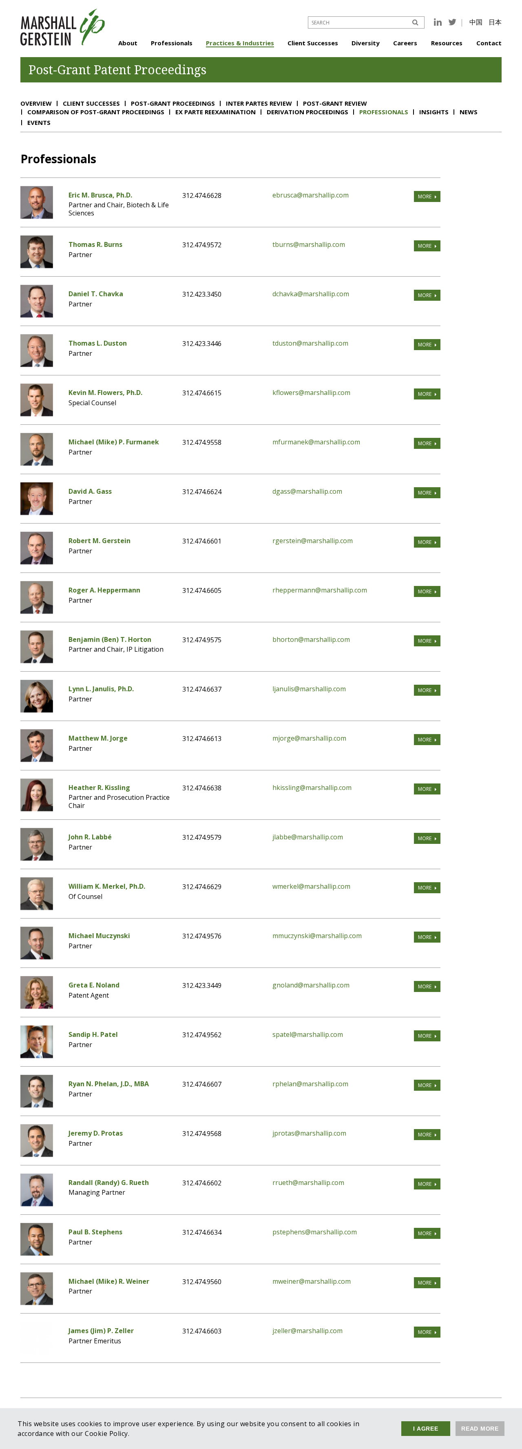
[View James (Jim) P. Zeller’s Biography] (36, 1351)
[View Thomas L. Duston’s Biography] (36, 364)
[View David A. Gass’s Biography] (36, 512)
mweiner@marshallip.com (311, 1281)
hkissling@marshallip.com (312, 787)
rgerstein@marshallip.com (312, 540)
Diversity (366, 43)
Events (39, 122)
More (424, 196)
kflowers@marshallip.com (311, 392)
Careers (405, 43)
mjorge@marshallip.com (309, 738)
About (127, 43)
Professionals (171, 43)
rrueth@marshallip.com (308, 1182)
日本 (495, 22)
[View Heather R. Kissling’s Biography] (36, 808)
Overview (36, 103)
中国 (475, 22)
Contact (489, 43)
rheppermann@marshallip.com (319, 590)
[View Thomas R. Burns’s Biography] (36, 265)
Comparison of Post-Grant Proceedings (95, 112)
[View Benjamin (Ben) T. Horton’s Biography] (36, 660)
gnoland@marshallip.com (310, 985)
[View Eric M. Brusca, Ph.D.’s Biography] (36, 216)
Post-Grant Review (335, 103)
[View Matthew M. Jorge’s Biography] (36, 759)
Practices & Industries (240, 43)
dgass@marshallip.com (307, 491)
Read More (480, 1428)
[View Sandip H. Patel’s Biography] (36, 1055)
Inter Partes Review (259, 103)
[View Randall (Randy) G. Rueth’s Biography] (36, 1203)
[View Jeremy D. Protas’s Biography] (36, 1154)
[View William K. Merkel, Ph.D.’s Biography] (36, 907)
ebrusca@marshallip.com (310, 195)
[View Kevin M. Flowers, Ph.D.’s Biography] (36, 413)
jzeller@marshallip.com (307, 1330)
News (469, 112)
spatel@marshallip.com (307, 1034)
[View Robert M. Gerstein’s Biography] (36, 561)
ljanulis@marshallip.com (309, 688)
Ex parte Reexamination (215, 112)
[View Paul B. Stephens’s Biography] (36, 1253)
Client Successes (313, 43)
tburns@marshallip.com (308, 244)
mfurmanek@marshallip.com (316, 441)
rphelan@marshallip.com (310, 1083)
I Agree (425, 1428)
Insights (434, 112)
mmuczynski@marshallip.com (317, 935)
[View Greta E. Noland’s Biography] (36, 1006)
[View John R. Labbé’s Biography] (36, 858)
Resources (446, 43)
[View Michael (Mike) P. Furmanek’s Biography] (36, 463)
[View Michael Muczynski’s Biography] (36, 956)
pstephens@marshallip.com (314, 1231)
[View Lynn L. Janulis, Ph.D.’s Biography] (36, 710)
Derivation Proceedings (307, 112)
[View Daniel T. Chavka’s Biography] (36, 315)
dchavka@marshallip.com (310, 293)
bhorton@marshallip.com (311, 639)
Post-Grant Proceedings (173, 103)
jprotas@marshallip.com (309, 1133)
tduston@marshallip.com (310, 343)
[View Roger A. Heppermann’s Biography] (36, 611)
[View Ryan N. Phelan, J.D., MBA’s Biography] (36, 1105)
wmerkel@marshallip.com (311, 886)
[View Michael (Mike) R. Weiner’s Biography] (36, 1302)
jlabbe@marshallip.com (307, 836)
